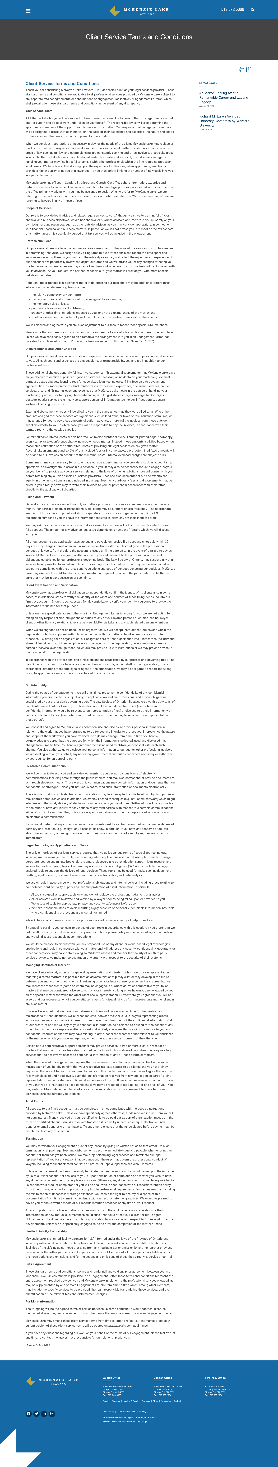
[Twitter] (36, 1414)
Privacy (142, 1412)
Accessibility (108, 1412)
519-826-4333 (117, 1393)
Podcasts (146, 1401)
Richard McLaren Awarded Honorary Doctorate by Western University (224, 121)
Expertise (116, 1401)
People (106, 1401)
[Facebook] (29, 1414)
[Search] (251, 10)
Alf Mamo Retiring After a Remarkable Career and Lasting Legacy (223, 98)
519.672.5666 (232, 10)
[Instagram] (52, 1414)
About (155, 1401)
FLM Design (141, 1422)
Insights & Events (131, 1401)
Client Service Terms (126, 1412)
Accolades (166, 1401)
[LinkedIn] (44, 1414)
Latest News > (208, 83)
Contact (177, 1401)
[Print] (241, 70)
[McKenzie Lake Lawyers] (139, 11)
